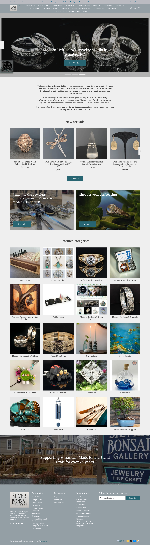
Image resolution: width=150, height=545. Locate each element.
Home (21, 5)
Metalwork (58, 429)
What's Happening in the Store (68, 11)
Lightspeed (44, 541)
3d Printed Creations (58, 393)
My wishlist (59, 503)
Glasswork (125, 393)
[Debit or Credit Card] (131, 541)
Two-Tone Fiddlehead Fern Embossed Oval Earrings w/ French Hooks (125, 164)
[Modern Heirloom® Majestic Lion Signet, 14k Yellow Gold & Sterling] (25, 143)
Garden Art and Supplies (125, 280)
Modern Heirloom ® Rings (91, 280)
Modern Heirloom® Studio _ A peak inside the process (85, 524)
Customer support (83, 516)
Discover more (75, 63)
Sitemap (79, 519)
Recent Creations (58, 356)
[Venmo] (134, 541)
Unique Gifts (91, 356)
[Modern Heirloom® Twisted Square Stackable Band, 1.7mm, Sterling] (91, 143)
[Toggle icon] (130, 8)
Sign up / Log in (135, 2)
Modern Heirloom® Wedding (25, 356)
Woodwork (92, 429)
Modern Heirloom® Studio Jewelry (91, 318)
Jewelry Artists (58, 280)
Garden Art (92, 393)
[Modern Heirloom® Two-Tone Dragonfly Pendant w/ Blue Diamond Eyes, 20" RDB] (58, 143)
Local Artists (125, 356)
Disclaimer (80, 504)
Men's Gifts (30, 5)
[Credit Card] (138, 541)
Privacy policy (82, 507)
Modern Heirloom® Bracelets (125, 317)
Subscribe (133, 498)
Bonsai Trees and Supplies (125, 429)
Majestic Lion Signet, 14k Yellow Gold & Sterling (25, 163)
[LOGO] (120, 541)
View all (75, 178)
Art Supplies (58, 317)
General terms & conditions (82, 501)
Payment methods (83, 510)
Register (57, 497)
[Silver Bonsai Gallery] (13, 8)
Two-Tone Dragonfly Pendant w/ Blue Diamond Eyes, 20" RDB (58, 164)
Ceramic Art (25, 429)
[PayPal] (128, 541)
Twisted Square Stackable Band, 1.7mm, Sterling (91, 163)
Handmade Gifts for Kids (25, 393)
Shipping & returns (83, 513)
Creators (86, 11)
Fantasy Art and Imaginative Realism (25, 318)
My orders (58, 500)
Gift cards (112, 8)
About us (79, 497)
